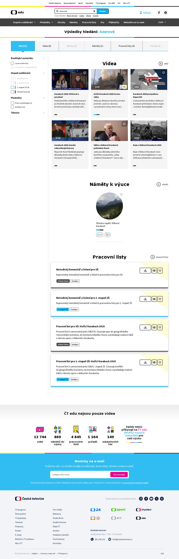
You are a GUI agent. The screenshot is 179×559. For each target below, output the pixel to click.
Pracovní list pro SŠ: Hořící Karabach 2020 (80, 326)
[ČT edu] (17, 13)
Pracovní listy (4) (127, 45)
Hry (102, 22)
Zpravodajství (70, 3)
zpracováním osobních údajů (135, 482)
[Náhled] (154, 270)
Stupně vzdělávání (23, 22)
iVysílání (89, 3)
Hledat (102, 11)
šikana (88, 15)
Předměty (45, 22)
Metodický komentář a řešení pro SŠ (77, 269)
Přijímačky (114, 22)
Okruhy (61, 22)
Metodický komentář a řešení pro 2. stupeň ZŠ (83, 297)
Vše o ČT (126, 3)
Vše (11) (23, 45)
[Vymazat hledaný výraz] (94, 11)
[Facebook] (159, 12)
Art (119, 3)
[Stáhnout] (145, 270)
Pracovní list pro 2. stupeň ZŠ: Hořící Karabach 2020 (86, 361)
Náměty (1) (97, 45)
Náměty (74, 22)
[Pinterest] (165, 12)
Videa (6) (47, 45)
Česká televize (55, 3)
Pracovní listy (89, 22)
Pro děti (111, 3)
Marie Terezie (72, 15)
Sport (80, 3)
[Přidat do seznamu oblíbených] (84, 72)
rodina (81, 15)
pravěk (95, 15)
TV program (101, 3)
